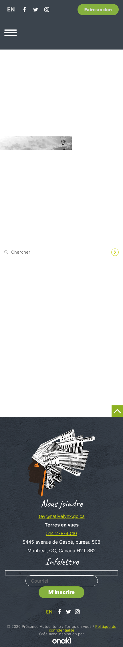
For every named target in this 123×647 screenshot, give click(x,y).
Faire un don (98, 9)
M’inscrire (61, 592)
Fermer (112, 243)
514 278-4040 (61, 533)
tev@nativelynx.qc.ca (62, 516)
